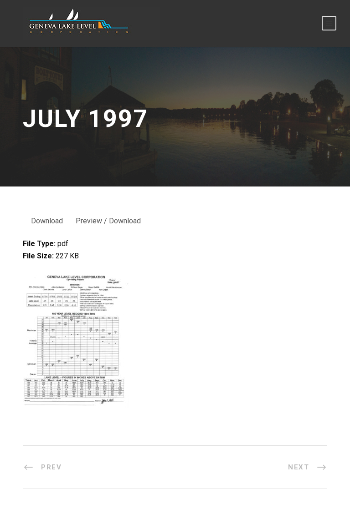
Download (47, 221)
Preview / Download (108, 221)
